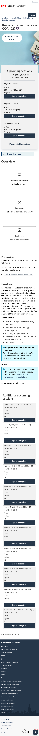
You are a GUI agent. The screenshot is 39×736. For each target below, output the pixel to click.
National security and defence (10, 684)
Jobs (2, 659)
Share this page (14, 154)
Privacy (3, 732)
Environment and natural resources (11, 681)
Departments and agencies (9, 649)
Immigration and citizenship (9, 662)
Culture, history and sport (9, 687)
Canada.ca (4, 18)
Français (35, 2)
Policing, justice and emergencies (11, 690)
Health (3, 675)
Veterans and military (7, 709)
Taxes (3, 678)
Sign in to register (19, 96)
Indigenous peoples (7, 706)
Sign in (32, 15)
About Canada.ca (6, 726)
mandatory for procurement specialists (17, 375)
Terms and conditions (7, 729)
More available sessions (19, 144)
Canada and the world (7, 697)
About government (7, 652)
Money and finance (7, 700)
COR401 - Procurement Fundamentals (18, 275)
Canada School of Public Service (22, 18)
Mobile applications (7, 722)
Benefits (3, 671)
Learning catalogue (8, 20)
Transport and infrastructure (9, 694)
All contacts (4, 646)
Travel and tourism (6, 665)
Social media (5, 719)
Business (4, 668)
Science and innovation (8, 703)
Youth (3, 712)
